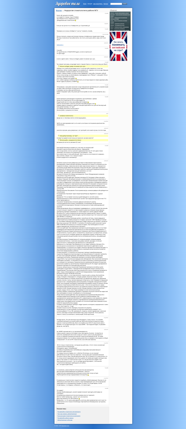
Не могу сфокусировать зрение (122, 13)
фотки (106, 4)
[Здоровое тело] (67, 4)
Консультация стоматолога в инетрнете (68, 416)
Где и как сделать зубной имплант (67, 414)
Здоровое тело (65, 425)
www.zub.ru (60, 45)
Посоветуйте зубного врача (65, 418)
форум (90, 4)
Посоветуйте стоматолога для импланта (69, 412)
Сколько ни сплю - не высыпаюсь (122, 27)
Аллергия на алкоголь (119, 23)
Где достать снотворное (119, 28)
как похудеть (98, 4)
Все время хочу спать (119, 25)
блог (85, 4)
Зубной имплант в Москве (64, 420)
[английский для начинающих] (118, 60)
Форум (59, 10)
